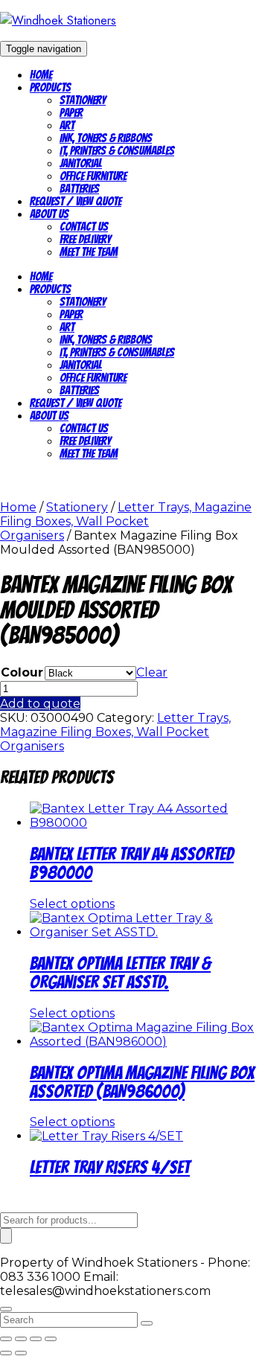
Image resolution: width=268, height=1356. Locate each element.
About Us (49, 214)
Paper (71, 112)
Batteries (79, 188)
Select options (72, 904)
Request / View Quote (75, 201)
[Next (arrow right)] (21, 1353)
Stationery (83, 100)
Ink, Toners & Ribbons (106, 138)
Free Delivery (85, 239)
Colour (22, 672)
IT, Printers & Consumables (117, 150)
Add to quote (40, 704)
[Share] (36, 1339)
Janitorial (81, 163)
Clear (152, 672)
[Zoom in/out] (6, 1339)
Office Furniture (93, 176)
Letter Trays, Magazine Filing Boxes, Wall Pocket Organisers (126, 521)
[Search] (6, 1236)
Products (50, 87)
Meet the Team (89, 252)
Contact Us (84, 226)
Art (67, 125)
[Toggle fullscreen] (21, 1339)
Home (41, 74)
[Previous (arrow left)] (6, 1353)
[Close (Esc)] (51, 1339)
